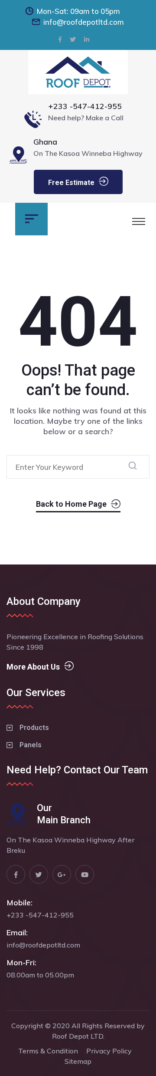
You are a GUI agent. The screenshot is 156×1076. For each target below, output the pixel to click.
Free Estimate (71, 182)
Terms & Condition (48, 1050)
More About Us (33, 666)
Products (34, 727)
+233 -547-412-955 (85, 106)
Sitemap (78, 1061)
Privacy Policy (109, 1050)
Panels (31, 745)
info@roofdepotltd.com (83, 21)
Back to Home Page (71, 503)
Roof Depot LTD (77, 1036)
